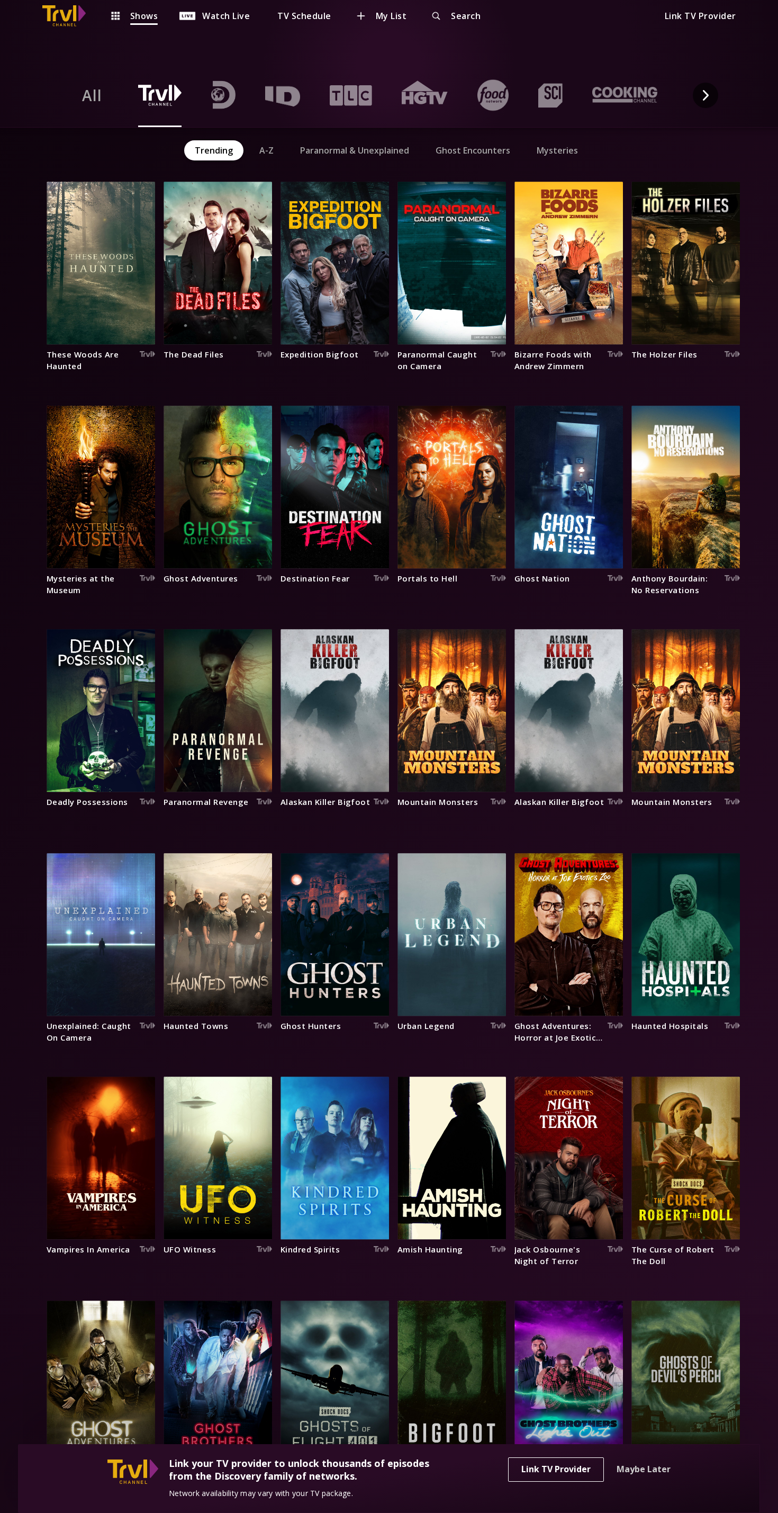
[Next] (705, 95)
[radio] (92, 95)
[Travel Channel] (69, 15)
